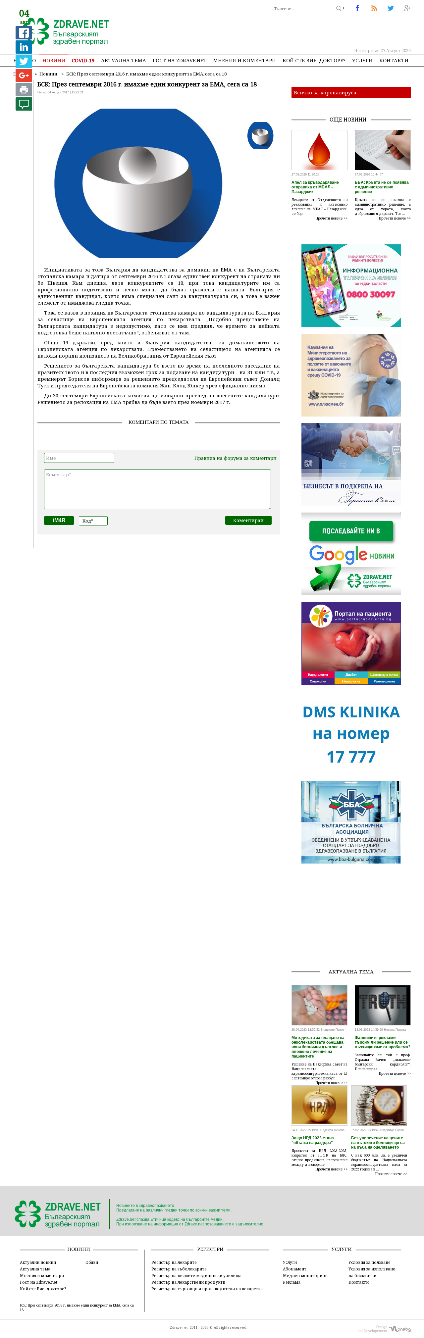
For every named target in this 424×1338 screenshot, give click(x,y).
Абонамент (294, 1268)
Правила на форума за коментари (235, 458)
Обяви (91, 1262)
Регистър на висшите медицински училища (196, 1275)
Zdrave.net (178, 1327)
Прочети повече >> (331, 218)
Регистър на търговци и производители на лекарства (207, 1288)
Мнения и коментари (244, 60)
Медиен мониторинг (305, 1275)
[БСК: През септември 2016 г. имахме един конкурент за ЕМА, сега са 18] (62, 32)
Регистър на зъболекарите (179, 1268)
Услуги (362, 60)
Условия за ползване (369, 1262)
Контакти (393, 60)
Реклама (291, 1282)
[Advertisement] (289, 30)
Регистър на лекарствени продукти (188, 1282)
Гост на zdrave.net (179, 60)
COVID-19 (83, 60)
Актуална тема (123, 60)
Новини (53, 60)
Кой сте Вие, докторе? (314, 60)
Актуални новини (38, 1262)
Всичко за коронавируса (325, 92)
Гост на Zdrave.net (38, 1282)
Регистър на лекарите (174, 1262)
